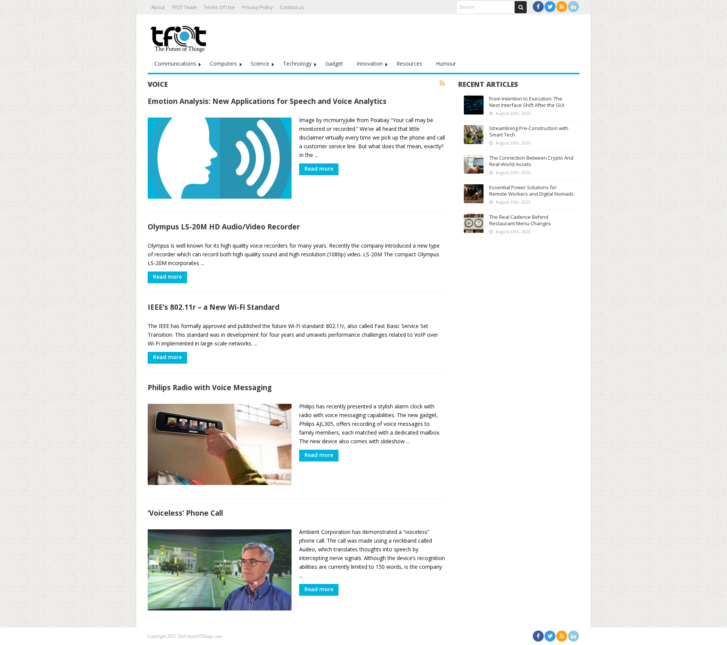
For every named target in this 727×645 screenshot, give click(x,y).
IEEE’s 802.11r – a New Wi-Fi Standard (213, 307)
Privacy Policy (257, 7)
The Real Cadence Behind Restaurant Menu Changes (520, 220)
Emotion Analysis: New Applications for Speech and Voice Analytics (267, 101)
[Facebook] (538, 6)
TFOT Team (184, 7)
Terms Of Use (219, 7)
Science (260, 63)
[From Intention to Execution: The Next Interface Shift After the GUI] (474, 105)
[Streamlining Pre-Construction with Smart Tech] (474, 134)
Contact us (292, 7)
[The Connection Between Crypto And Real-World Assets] (474, 164)
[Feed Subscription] (442, 83)
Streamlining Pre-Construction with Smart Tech (528, 131)
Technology (297, 63)
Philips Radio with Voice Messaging (210, 387)
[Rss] (562, 6)
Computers (223, 63)
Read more (318, 168)
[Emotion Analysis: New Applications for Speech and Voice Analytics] (220, 158)
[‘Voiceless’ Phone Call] (220, 569)
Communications (175, 63)
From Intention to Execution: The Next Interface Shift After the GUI (526, 101)
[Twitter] (550, 6)
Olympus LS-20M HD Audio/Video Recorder (224, 226)
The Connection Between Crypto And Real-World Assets (531, 161)
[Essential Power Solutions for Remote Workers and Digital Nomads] (474, 193)
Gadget (334, 63)
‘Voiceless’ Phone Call (185, 513)
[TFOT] (180, 36)
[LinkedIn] (573, 6)
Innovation (370, 63)
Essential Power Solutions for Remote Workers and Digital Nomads (531, 190)
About (158, 7)
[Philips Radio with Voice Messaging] (220, 444)
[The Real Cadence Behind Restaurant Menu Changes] (474, 223)
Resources (409, 63)
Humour (446, 63)
